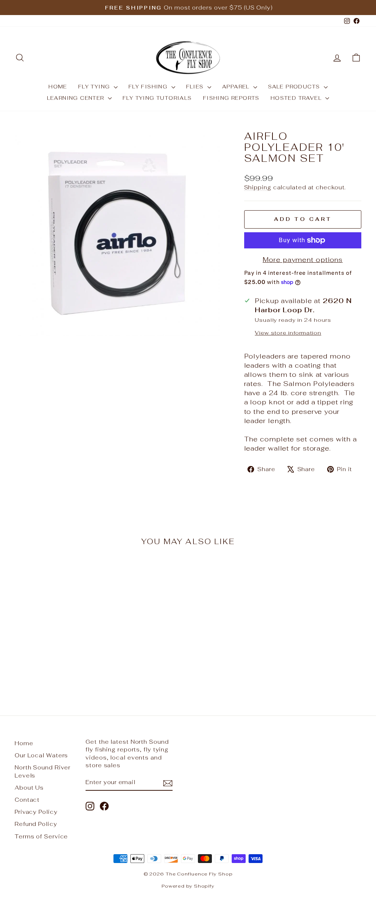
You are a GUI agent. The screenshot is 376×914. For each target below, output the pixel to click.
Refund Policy (36, 823)
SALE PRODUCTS (295, 86)
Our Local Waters (41, 755)
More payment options (303, 259)
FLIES (196, 86)
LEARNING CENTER (76, 98)
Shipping (257, 187)
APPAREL (237, 86)
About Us (29, 787)
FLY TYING (95, 86)
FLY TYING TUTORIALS (157, 98)
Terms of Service (41, 836)
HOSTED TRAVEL (297, 98)
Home (24, 743)
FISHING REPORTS (231, 98)
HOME (57, 86)
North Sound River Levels (42, 771)
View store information (288, 332)
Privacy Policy (36, 811)
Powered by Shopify (188, 886)
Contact (27, 799)
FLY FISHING (149, 86)
